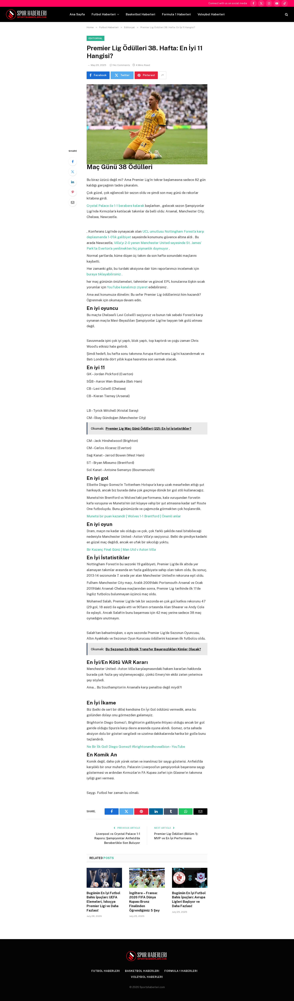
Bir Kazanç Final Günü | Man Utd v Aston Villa (121, 550)
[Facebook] (73, 162)
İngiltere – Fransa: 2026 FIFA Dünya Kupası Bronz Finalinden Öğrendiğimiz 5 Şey (144, 901)
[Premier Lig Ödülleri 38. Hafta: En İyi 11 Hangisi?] (147, 113)
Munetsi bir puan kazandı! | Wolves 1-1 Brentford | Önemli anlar (134, 516)
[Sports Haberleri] (27, 14)
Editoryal (95, 38)
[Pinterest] (73, 192)
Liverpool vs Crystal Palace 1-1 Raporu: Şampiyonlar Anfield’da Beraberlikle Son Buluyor (117, 838)
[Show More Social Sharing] (162, 75)
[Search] (286, 14)
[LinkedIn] (73, 182)
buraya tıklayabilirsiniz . (104, 274)
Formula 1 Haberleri (176, 14)
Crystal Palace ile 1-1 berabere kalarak (116, 206)
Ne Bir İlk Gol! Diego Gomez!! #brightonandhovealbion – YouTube (136, 747)
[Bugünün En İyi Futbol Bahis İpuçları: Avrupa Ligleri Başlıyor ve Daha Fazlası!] (189, 878)
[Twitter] (73, 172)
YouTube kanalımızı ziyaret (127, 287)
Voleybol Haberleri (211, 14)
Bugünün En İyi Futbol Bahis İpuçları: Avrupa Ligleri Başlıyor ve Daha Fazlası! (189, 899)
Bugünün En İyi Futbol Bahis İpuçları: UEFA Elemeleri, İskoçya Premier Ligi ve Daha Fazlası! (103, 901)
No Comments (121, 65)
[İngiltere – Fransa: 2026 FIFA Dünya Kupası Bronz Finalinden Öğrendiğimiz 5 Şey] (147, 878)
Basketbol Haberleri (140, 14)
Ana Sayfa (77, 14)
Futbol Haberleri (104, 14)
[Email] (73, 202)
